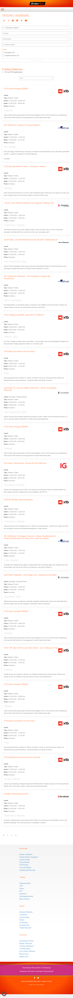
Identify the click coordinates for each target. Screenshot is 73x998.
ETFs (5, 147)
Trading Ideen (8, 110)
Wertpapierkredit (26, 896)
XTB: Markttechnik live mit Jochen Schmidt (22, 757)
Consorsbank (24, 917)
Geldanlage (12, 147)
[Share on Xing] (21, 20)
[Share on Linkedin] (17, 20)
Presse (49, 981)
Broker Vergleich (25, 854)
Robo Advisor (24, 899)
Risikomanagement (9, 485)
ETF (21, 891)
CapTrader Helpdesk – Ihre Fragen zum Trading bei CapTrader (30, 575)
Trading (24, 262)
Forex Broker (24, 862)
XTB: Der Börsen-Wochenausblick (18, 499)
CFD (21, 886)
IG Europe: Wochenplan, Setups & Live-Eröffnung (25, 463)
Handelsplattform (9, 597)
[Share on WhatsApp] (4, 20)
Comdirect (23, 915)
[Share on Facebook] (13, 20)
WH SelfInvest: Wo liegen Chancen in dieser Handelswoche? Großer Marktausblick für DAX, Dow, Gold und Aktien (30, 537)
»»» (16, 835)
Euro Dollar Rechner (27, 951)
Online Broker (24, 860)
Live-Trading (7, 779)
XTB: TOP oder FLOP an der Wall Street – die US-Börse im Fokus (31, 648)
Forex (21, 888)
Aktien (6, 262)
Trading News (24, 949)
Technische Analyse (9, 225)
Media (44, 981)
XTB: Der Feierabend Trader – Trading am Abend (24, 166)
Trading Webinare (26, 946)
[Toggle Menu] (2, 9)
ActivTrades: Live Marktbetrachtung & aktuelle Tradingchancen (31, 239)
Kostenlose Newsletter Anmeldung (37, 968)
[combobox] (34, 33)
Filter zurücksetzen (36, 60)
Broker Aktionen (25, 943)
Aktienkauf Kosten (26, 941)
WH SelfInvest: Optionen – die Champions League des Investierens (27, 277)
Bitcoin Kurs (24, 954)
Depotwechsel (25, 883)
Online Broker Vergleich (28, 857)
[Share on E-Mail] (26, 20)
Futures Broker (25, 867)
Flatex (21, 920)
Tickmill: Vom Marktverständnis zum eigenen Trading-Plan (29, 203)
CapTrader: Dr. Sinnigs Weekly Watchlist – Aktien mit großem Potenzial (30, 389)
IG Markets (23, 922)
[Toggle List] (69, 33)
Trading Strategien (16, 300)
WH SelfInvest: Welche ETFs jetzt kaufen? (22, 125)
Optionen (7, 300)
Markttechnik (7, 337)
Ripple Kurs (24, 956)
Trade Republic (25, 928)
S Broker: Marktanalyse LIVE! (16, 794)
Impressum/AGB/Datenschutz (31, 981)
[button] (36, 52)
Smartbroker (24, 925)
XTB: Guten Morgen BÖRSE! (16, 88)
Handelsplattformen (27, 870)
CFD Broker (23, 865)
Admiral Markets (26, 912)
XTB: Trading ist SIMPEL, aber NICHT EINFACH (24, 315)
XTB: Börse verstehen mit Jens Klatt (19, 351)
